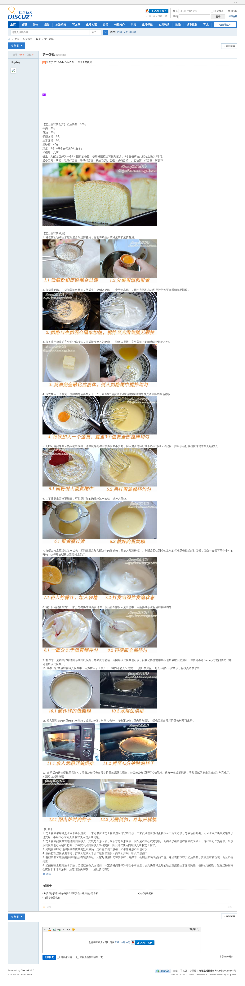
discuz (132, 32)
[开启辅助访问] (232, 2)
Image (54, 929)
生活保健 (147, 24)
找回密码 (232, 11)
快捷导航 (224, 24)
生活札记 (91, 24)
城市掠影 (192, 24)
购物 (178, 24)
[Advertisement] (139, 94)
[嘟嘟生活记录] (20, 12)
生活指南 (27, 39)
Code (68, 929)
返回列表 (230, 46)
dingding (15, 62)
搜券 (47, 24)
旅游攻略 (61, 24)
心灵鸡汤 (164, 24)
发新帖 (15, 45)
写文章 (76, 24)
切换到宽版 (235, 2)
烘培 (133, 24)
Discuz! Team (26, 974)
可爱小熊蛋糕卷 (52, 897)
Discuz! (25, 970)
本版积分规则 (226, 956)
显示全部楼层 (85, 62)
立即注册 (232, 16)
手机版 (183, 970)
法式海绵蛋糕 (146, 893)
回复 (49, 907)
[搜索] (105, 32)
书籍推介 (119, 24)
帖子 (94, 32)
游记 (105, 24)
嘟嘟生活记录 (9, 39)
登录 (117, 942)
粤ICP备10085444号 (225, 970)
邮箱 (175, 970)
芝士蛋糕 (49, 39)
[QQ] (163, 970)
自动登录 (219, 11)
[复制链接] (61, 55)
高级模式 (194, 929)
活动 (119, 32)
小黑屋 (192, 970)
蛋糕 (48, 874)
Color (49, 929)
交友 (125, 32)
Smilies (73, 929)
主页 (13, 24)
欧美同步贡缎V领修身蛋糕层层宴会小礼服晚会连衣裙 (71, 893)
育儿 (206, 24)
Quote (64, 929)
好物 (35, 24)
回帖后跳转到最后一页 (91, 957)
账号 (175, 11)
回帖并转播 (66, 957)
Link (59, 929)
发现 (24, 24)
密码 (175, 16)
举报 (230, 907)
